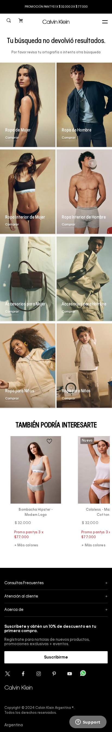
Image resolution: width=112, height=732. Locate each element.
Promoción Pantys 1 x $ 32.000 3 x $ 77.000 (56, 6)
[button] (9, 21)
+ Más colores (26, 545)
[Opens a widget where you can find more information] (88, 722)
